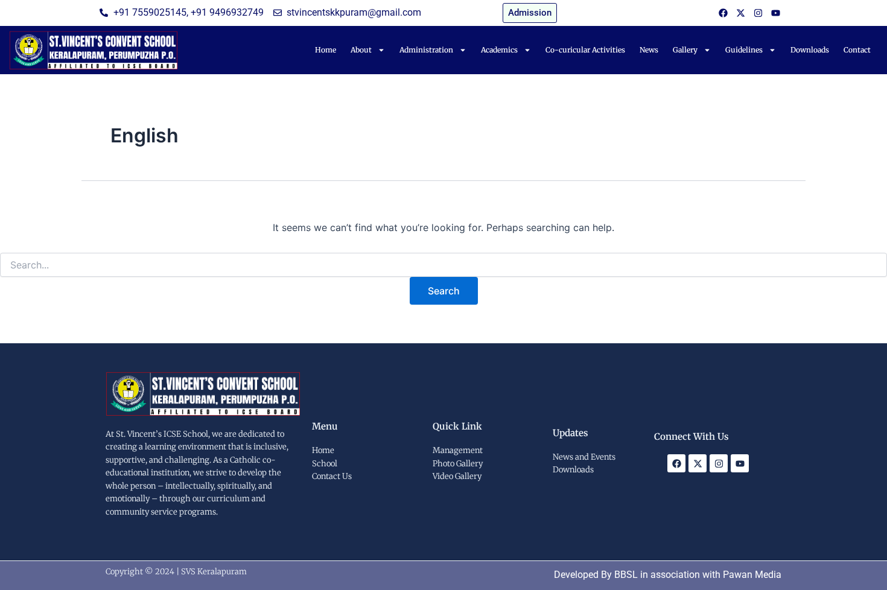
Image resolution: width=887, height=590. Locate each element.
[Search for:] (443, 265)
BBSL (626, 574)
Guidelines (744, 49)
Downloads (809, 49)
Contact (857, 49)
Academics (499, 49)
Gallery (685, 49)
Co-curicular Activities (585, 49)
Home (325, 49)
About (361, 49)
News (649, 49)
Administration (426, 49)
